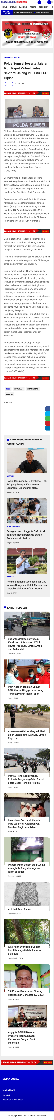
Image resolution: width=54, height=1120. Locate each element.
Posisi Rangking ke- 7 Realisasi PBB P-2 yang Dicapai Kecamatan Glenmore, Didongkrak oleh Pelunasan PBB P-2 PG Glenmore (27, 485)
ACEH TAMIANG (13, 527)
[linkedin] (48, 428)
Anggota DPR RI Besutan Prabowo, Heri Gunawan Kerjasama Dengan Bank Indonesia (21, 1037)
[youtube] (22, 1084)
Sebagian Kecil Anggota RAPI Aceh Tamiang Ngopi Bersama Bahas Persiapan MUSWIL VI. (26, 535)
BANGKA (10, 577)
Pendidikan (44, 7)
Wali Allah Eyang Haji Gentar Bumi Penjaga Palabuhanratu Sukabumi (24, 950)
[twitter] (48, 413)
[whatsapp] (48, 418)
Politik (33, 7)
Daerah (13, 7)
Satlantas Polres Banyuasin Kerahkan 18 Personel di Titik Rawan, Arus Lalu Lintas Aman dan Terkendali (25, 644)
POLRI (17, 57)
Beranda (7, 57)
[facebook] (48, 408)
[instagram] (18, 1084)
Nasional (23, 7)
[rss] (29, 1084)
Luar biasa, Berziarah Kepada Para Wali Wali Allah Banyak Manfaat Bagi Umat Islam (24, 824)
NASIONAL (33, 389)
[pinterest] (48, 423)
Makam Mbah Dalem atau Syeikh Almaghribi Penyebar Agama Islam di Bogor (26, 868)
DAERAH (19, 389)
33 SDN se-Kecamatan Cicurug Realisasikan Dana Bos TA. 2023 (26, 993)
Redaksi (6, 1095)
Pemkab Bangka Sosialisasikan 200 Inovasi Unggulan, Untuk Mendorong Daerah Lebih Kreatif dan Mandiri (27, 585)
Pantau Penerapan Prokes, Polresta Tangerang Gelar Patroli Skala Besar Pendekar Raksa (26, 779)
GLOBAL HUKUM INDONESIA (34, 1116)
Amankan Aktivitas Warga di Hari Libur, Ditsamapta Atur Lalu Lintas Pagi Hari (27, 735)
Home (4, 7)
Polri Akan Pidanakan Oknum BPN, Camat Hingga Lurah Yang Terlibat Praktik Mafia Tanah (25, 690)
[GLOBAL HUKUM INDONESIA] (14, 3)
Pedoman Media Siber (12, 1099)
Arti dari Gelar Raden (19, 909)
